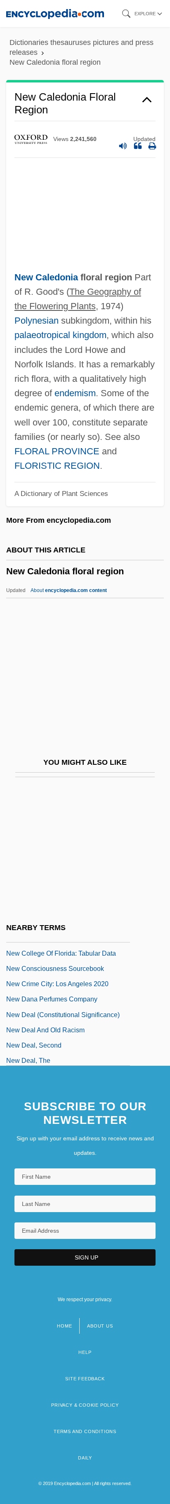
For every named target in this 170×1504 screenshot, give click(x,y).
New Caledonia (46, 277)
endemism (75, 393)
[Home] (55, 13)
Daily (85, 1457)
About (69, 590)
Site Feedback (84, 1378)
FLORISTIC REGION (57, 466)
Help (84, 1352)
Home (64, 1325)
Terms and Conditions (85, 1431)
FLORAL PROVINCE (56, 451)
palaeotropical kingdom (60, 335)
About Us (100, 1325)
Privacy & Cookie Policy (84, 1405)
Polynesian (36, 320)
